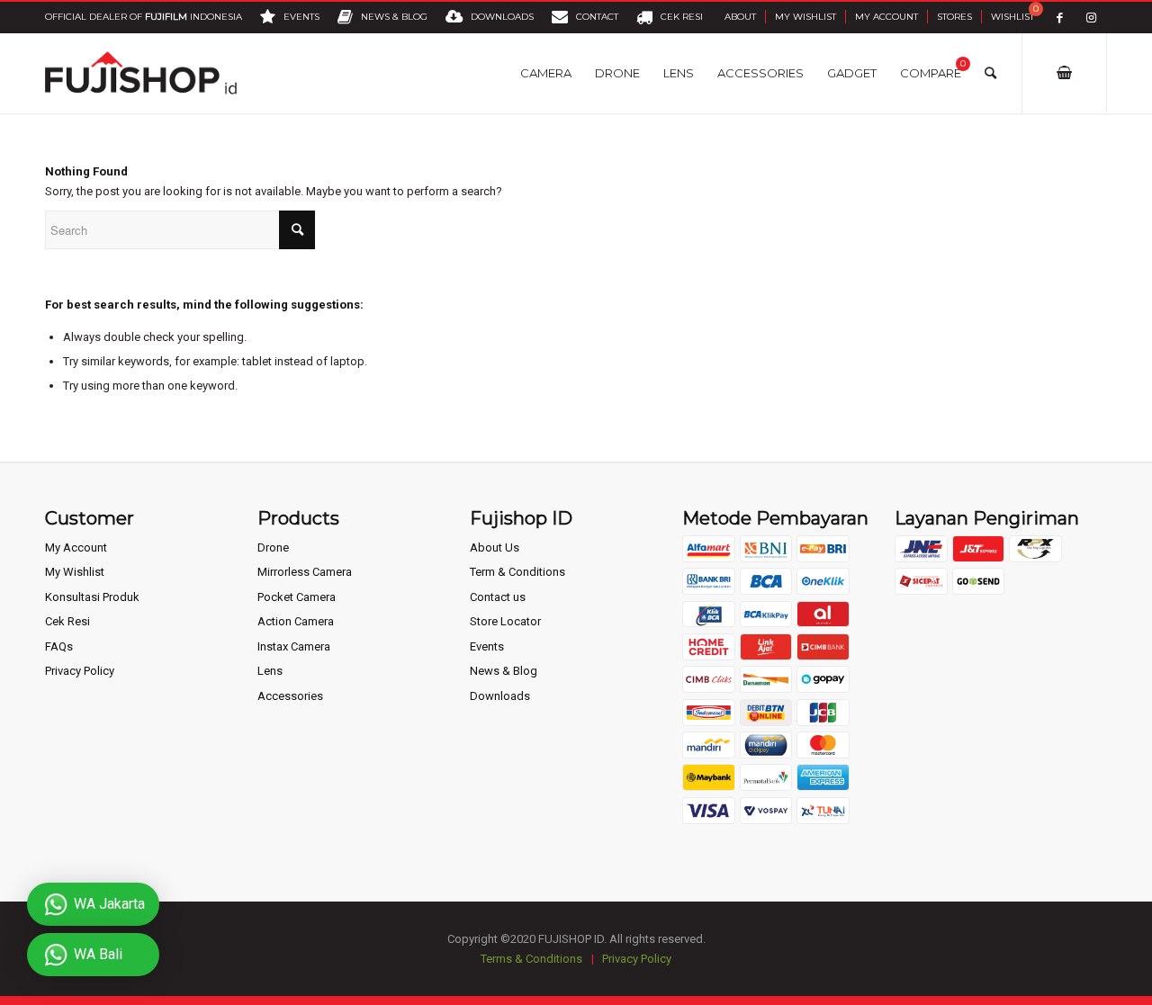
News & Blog (503, 670)
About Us (494, 547)
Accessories (290, 696)
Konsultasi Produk (92, 597)
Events (487, 646)
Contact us (498, 597)
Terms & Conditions (531, 958)
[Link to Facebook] (1060, 17)
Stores (954, 16)
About (740, 16)
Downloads (500, 696)
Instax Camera (293, 646)
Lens (270, 670)
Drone (273, 547)
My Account (886, 16)
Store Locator (505, 621)
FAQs (59, 646)
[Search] (990, 72)
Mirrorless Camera (304, 572)
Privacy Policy (79, 670)
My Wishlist (805, 16)
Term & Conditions (517, 572)
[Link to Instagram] (1091, 17)
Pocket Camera (296, 597)
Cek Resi (67, 621)
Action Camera (295, 621)
